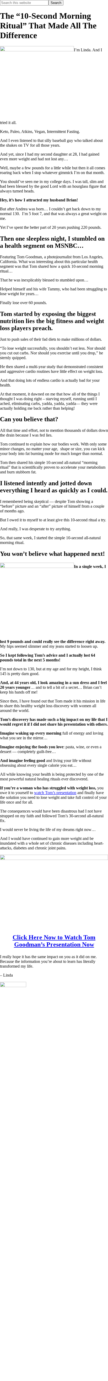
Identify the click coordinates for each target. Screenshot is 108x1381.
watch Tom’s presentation (55, 792)
